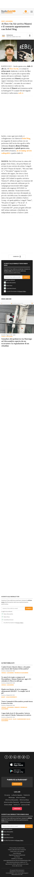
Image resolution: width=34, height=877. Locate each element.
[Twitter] (10, 757)
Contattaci (17, 808)
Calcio (14, 719)
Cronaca (3, 336)
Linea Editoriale (17, 853)
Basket (3, 697)
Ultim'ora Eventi (25, 802)
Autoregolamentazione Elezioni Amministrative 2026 (17, 860)
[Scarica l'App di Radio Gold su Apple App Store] (17, 764)
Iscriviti (26, 277)
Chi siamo (7, 795)
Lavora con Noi (25, 805)
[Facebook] (6, 757)
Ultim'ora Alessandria (11, 800)
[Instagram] (19, 757)
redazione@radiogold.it (23, 873)
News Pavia (9, 285)
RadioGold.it (21, 870)
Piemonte (17, 707)
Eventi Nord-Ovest (11, 288)
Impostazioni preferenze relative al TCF (17, 862)
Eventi (3, 21)
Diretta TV (17, 805)
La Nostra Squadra (16, 795)
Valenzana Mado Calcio (23, 719)
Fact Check (17, 857)
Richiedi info (17, 784)
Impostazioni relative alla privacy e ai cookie (17, 864)
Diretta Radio (8, 805)
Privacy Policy (22, 291)
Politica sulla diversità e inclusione (17, 850)
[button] (32, 303)
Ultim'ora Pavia (24, 800)
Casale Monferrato (11, 697)
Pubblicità (27, 795)
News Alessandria (11, 283)
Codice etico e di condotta (17, 851)
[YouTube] (15, 757)
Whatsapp (12, 797)
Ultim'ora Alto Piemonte (11, 802)
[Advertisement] (17, 114)
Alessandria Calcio (6, 719)
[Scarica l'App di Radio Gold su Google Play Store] (17, 771)
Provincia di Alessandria (21, 673)
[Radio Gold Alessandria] (8, 11)
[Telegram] (23, 757)
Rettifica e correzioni (17, 859)
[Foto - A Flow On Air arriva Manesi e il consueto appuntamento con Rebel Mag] (17, 51)
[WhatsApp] (27, 757)
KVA (21, 874)
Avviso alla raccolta (17, 866)
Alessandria (9, 21)
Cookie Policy (21, 848)
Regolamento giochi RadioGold (17, 855)
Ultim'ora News (20, 797)
